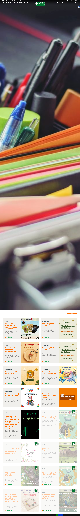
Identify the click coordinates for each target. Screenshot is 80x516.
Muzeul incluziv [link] (14, 0)
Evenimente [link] (15, 2)
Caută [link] (72, 0)
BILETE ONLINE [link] (57, 2)
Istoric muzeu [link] (74, 2)
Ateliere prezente (8, 313)
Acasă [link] (5, 310)
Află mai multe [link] (9, 337)
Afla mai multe (61, 514)
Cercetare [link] (64, 2)
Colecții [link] (68, 2)
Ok (57, 514)
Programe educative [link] (23, 2)
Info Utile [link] (4, 2)
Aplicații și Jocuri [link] (20, 0)
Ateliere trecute (15, 313)
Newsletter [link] (9, 0)
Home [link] (4, 0)
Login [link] (68, 0)
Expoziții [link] (9, 2)
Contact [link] (76, 0)
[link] (12, 326)
